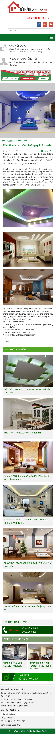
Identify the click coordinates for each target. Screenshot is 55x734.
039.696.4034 (26, 699)
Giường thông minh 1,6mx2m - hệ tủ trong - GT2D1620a (41, 666)
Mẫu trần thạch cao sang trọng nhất (22, 433)
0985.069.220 (13, 699)
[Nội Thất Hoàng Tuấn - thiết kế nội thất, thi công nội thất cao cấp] (27, 7)
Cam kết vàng (17, 45)
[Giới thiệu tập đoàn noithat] (27, 112)
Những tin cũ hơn (15, 349)
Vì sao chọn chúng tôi (23, 58)
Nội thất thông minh (16, 639)
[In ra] (46, 151)
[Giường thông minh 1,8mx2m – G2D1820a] (14, 652)
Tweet (7, 342)
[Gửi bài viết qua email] (42, 151)
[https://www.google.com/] (45, 24)
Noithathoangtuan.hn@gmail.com (20, 702)
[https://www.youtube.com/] (51, 24)
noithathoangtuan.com (18, 706)
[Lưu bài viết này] (51, 151)
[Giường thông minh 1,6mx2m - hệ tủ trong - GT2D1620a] (40, 652)
